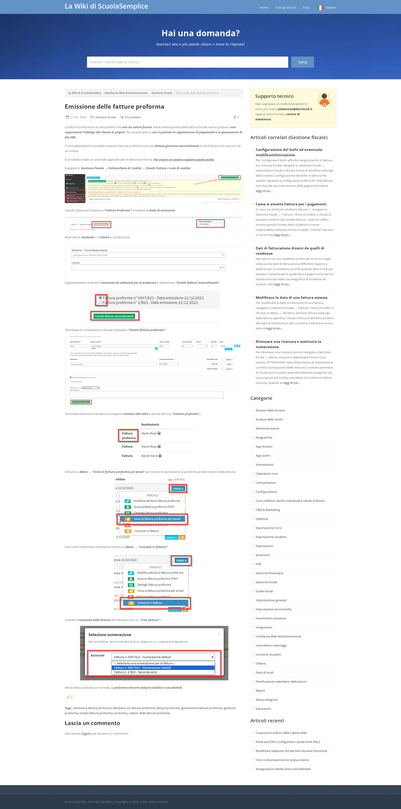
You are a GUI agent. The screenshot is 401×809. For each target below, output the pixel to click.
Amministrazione (267, 428)
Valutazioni (263, 709)
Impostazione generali (271, 600)
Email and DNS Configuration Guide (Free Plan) (288, 742)
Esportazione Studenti (271, 537)
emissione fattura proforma (92, 708)
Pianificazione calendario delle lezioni (281, 681)
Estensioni (263, 555)
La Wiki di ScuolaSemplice (106, 6)
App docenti (264, 446)
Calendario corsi (267, 473)
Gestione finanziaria (269, 573)
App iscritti (263, 455)
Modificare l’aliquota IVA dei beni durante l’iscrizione (291, 751)
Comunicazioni (266, 483)
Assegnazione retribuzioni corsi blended (283, 769)
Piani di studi (264, 672)
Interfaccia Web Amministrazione (126, 93)
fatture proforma (168, 708)
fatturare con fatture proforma (134, 708)
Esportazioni (264, 546)
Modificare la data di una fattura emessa (291, 297)
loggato (86, 733)
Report (260, 690)
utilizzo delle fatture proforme (149, 713)
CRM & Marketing (268, 510)
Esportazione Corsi (268, 528)
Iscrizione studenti (268, 654)
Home (264, 7)
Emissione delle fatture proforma (115, 106)
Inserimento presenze (271, 618)
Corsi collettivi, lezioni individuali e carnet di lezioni (290, 501)
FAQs (306, 7)
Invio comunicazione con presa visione (282, 760)
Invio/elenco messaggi (271, 645)
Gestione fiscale (162, 93)
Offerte (261, 663)
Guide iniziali (264, 591)
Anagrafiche (264, 437)
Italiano (331, 7)
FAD (258, 564)
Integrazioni (264, 627)
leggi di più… (264, 191)
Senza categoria (266, 700)
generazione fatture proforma (201, 708)
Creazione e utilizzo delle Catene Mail (281, 733)
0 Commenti (133, 117)
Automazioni (264, 464)
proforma (120, 713)
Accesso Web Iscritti (269, 419)
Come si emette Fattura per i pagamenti (291, 204)
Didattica (262, 519)
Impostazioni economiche (273, 609)
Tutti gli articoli (285, 7)
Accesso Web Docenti (270, 410)
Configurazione (266, 492)
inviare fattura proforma (96, 713)
